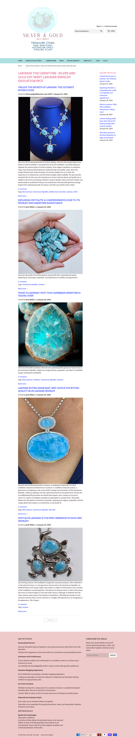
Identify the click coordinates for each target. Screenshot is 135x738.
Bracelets (88, 61)
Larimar (70, 192)
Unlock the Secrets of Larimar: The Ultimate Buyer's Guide (108, 78)
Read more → (23, 196)
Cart (112, 31)
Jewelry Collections (33, 61)
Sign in (99, 26)
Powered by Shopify (47, 735)
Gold (98, 61)
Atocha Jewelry (73, 61)
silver (75, 192)
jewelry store (54, 192)
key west (62, 192)
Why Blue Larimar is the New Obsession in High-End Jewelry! (108, 135)
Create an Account (110, 26)
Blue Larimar (27, 192)
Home (20, 61)
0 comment (22, 189)
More (105, 61)
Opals (61, 61)
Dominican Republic (40, 192)
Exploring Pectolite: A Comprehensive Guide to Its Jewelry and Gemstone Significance (108, 93)
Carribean (36, 380)
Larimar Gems (51, 61)
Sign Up (113, 655)
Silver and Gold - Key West (31, 735)
